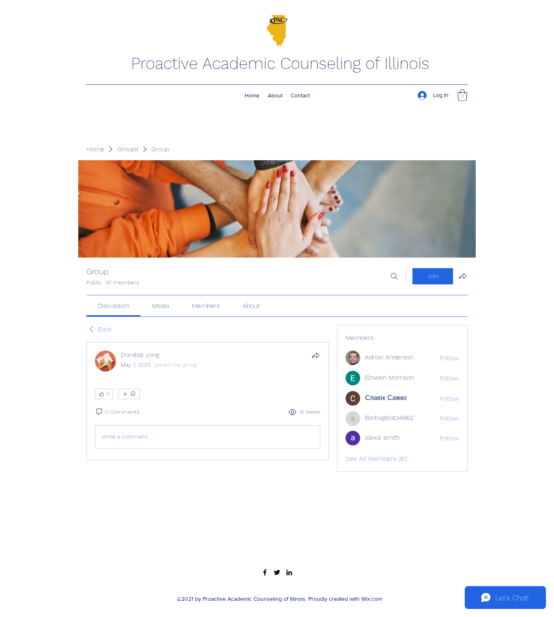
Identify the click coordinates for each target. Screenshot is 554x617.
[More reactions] (129, 394)
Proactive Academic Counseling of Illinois (280, 63)
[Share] (315, 355)
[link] (113, 306)
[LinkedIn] (289, 572)
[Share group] (463, 276)
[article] (207, 401)
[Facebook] (265, 572)
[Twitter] (277, 572)
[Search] (394, 276)
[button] (462, 95)
